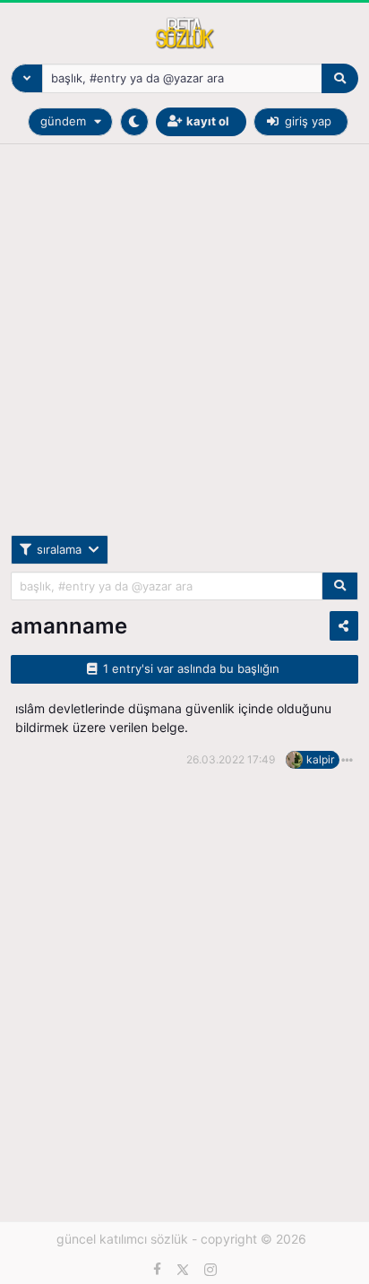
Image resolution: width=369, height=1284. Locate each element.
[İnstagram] (210, 1269)
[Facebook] (157, 1269)
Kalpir (320, 759)
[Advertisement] (184, 350)
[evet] (340, 586)
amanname (69, 626)
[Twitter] (183, 1269)
